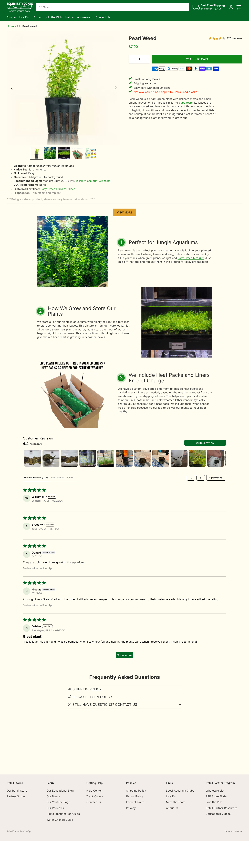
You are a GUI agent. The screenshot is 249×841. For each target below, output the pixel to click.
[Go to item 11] (215, 458)
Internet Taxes (135, 802)
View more (124, 212)
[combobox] (108, 7)
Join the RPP (214, 802)
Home (10, 26)
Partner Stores (16, 796)
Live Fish (171, 796)
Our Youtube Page (58, 802)
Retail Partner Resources (221, 808)
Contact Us (93, 802)
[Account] (231, 7)
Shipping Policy (136, 790)
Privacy (131, 808)
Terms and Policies (233, 831)
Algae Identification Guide (63, 813)
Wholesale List (215, 790)
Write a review (205, 443)
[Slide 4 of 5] (77, 153)
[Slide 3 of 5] (64, 153)
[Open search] (191, 478)
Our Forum (53, 796)
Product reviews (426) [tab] (36, 477)
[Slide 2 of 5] (50, 153)
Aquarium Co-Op (22, 831)
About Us (172, 808)
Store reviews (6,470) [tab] (62, 477)
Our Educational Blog (60, 790)
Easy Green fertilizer (191, 258)
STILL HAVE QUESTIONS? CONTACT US (104, 705)
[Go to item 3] (69, 458)
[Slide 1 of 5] (36, 153)
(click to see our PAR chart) (93, 180)
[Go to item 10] (197, 458)
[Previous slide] (10, 88)
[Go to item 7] (142, 458)
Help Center (94, 790)
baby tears (186, 102)
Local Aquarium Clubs (180, 790)
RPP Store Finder (216, 796)
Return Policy (134, 796)
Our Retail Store (17, 790)
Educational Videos (218, 813)
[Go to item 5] (105, 458)
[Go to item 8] (160, 458)
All (18, 26)
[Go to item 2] (51, 458)
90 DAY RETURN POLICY (92, 697)
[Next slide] (116, 88)
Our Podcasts (55, 808)
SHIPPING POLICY (87, 689)
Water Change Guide (60, 819)
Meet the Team (175, 802)
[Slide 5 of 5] (91, 153)
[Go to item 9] (179, 458)
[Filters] (200, 478)
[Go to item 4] (87, 458)
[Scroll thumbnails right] (222, 458)
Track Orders (94, 796)
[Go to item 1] (32, 458)
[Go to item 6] (124, 458)
